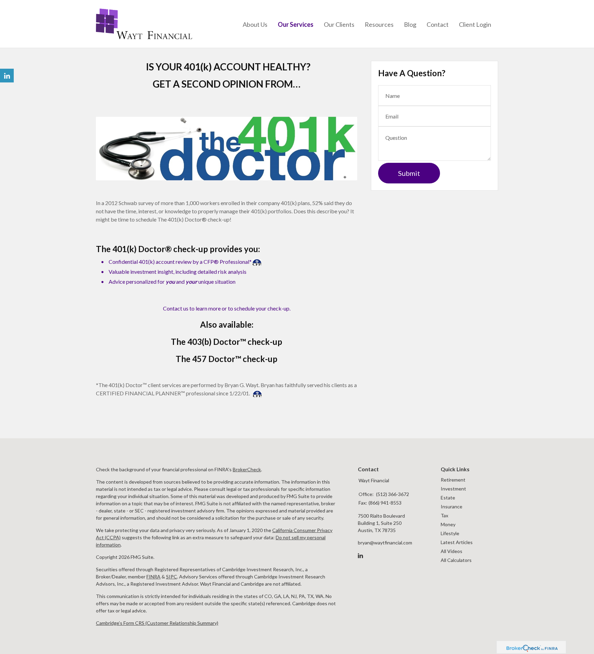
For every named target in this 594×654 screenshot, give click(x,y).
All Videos (451, 551)
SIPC (171, 576)
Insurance (451, 506)
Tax (444, 515)
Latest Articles (457, 542)
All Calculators (456, 560)
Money (448, 524)
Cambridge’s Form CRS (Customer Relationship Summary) (157, 623)
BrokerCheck (247, 469)
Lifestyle (450, 533)
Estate (448, 497)
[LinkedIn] (360, 555)
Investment (453, 489)
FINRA (153, 576)
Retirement (453, 480)
